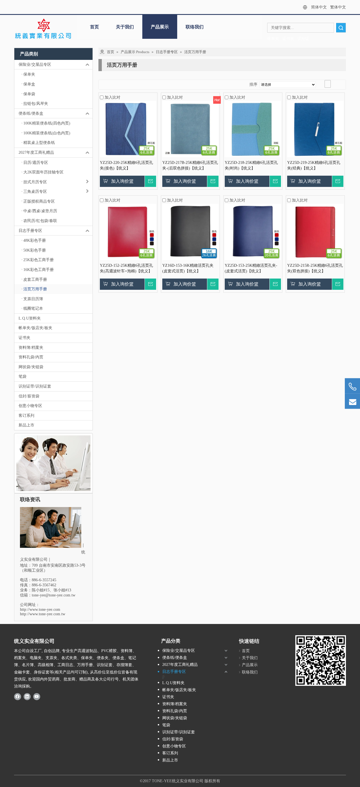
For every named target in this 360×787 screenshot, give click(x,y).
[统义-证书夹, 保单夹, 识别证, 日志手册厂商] (320, 660)
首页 (94, 26)
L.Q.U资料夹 (30, 318)
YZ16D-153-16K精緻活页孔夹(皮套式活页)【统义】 (187, 268)
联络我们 (195, 26)
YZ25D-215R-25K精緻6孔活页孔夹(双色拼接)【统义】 (315, 268)
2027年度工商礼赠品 (36, 152)
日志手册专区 (30, 231)
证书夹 (24, 338)
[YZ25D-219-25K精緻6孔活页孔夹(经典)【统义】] (315, 128)
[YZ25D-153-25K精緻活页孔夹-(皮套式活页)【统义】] (253, 231)
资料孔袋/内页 (31, 357)
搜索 (341, 27)
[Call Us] (352, 387)
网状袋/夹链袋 (31, 367)
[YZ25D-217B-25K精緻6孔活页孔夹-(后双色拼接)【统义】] (190, 128)
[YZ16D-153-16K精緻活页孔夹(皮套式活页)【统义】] (190, 231)
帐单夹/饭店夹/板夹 (35, 328)
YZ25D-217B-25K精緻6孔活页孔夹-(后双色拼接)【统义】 (190, 165)
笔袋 (22, 376)
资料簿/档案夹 (31, 347)
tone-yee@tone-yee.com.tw (53, 595)
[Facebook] (17, 696)
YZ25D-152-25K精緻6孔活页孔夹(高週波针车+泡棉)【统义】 (126, 268)
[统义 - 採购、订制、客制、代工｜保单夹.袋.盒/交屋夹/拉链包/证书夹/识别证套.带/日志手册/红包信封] (43, 29)
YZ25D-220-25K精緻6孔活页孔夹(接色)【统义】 (126, 165)
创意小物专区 (30, 406)
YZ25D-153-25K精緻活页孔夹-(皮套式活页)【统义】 (251, 268)
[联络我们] (53, 463)
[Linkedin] (27, 696)
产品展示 (160, 26)
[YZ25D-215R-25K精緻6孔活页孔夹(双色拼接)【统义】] (315, 231)
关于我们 (125, 26)
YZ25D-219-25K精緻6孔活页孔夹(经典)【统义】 (313, 165)
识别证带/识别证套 (35, 386)
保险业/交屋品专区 (35, 64)
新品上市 (26, 425)
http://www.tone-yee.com (40, 609)
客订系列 (26, 415)
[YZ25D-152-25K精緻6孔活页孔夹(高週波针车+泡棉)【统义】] (128, 231)
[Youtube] (36, 696)
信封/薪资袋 (29, 396)
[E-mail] (352, 401)
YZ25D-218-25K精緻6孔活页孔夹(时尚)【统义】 (251, 165)
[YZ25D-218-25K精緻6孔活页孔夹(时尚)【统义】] (253, 128)
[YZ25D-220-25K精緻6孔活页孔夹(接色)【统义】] (128, 128)
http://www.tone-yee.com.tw (42, 614)
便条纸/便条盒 (31, 113)
